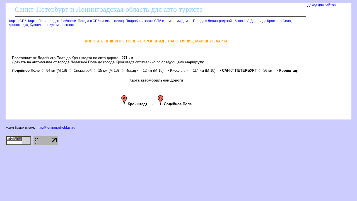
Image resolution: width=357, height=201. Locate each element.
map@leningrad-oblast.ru (56, 128)
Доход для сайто (321, 5)
